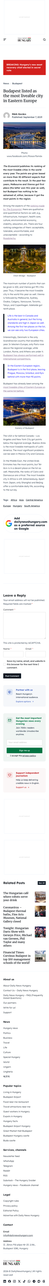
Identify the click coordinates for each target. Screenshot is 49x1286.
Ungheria (8, 1071)
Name (7, 648)
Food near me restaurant (16, 1101)
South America (32, 505)
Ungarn (7, 1066)
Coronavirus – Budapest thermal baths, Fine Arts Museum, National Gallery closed (15, 914)
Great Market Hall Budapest (17, 1130)
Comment (9, 609)
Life (5, 1047)
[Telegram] (34, 1281)
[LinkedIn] (4, 1281)
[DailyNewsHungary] (24, 40)
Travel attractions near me (16, 1106)
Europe (7, 505)
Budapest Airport (12, 1097)
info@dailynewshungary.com (18, 1235)
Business (7, 1037)
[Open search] (44, 39)
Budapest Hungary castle (16, 1135)
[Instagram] (14, 1281)
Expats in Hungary (12, 1116)
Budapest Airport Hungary (16, 1126)
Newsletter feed (11, 1156)
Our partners (9, 1002)
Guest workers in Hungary (16, 1111)
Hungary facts (10, 1121)
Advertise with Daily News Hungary (21, 1215)
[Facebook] (9, 1281)
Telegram (8, 1166)
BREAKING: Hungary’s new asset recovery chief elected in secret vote (24, 67)
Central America (34, 500)
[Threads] (43, 1281)
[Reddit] (39, 1281)
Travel (6, 1042)
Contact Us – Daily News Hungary (20, 990)
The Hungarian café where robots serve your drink (15, 896)
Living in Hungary (12, 1092)
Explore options (23, 702)
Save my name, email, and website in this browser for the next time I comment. (26, 664)
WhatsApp (8, 1161)
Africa (14, 500)
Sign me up (24, 750)
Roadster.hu (9, 238)
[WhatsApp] (29, 1281)
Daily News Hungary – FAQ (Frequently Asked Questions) (23, 996)
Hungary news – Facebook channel (21, 1185)
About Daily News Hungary (17, 985)
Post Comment (12, 676)
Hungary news (10, 1028)
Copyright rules (11, 1200)
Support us (21, 787)
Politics (7, 1033)
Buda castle (9, 1140)
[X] (19, 1281)
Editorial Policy (11, 1210)
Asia (21, 500)
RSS (5, 1175)
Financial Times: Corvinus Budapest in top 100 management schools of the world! (17, 957)
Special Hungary (11, 1057)
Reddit (6, 1170)
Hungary (17, 505)
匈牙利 (6, 1076)
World (6, 1062)
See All (42, 883)
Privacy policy (10, 1205)
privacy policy (29, 755)
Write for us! (9, 1007)
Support (7, 1012)
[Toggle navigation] (5, 39)
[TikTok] (24, 1281)
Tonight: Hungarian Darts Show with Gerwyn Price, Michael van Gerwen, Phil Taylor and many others (17, 937)
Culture (7, 1052)
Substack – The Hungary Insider (19, 1180)
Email (29, 648)
